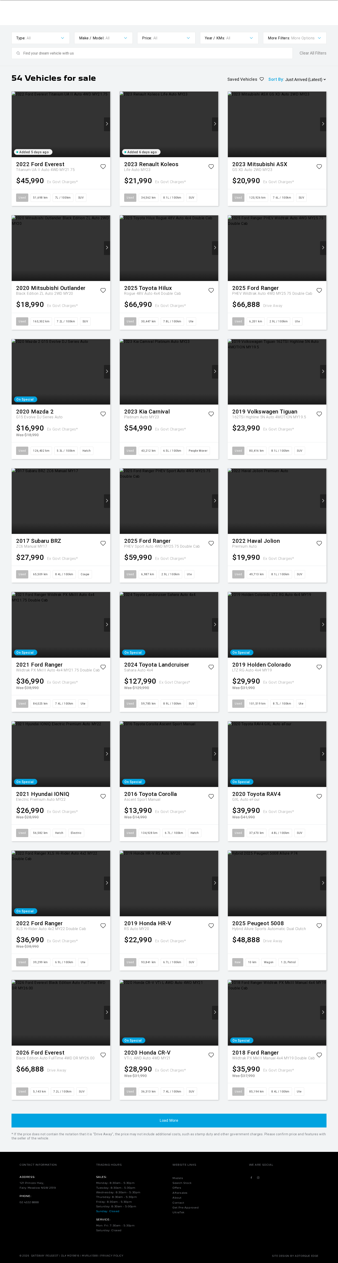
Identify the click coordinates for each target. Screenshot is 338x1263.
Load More (169, 1120)
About (177, 1197)
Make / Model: (91, 38)
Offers (176, 1187)
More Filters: (279, 38)
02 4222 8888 (29, 1202)
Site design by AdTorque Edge (295, 1255)
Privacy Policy (111, 1255)
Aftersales (180, 1192)
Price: (147, 38)
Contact (178, 1202)
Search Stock (182, 1183)
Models (177, 1178)
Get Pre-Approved (185, 1207)
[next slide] (107, 124)
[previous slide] (15, 124)
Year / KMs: (215, 38)
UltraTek (178, 1212)
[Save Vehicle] (103, 167)
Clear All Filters (313, 53)
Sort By (275, 79)
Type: (21, 38)
